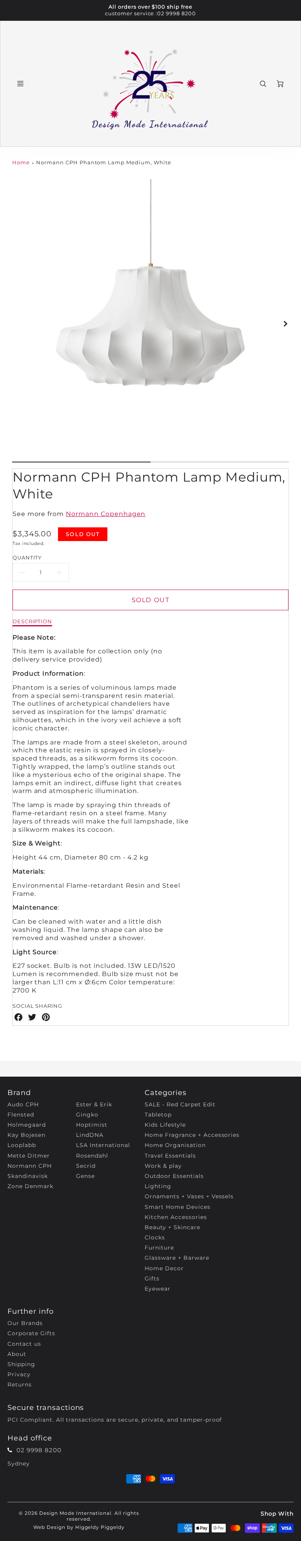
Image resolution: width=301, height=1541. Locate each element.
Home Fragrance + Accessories (192, 1134)
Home (21, 162)
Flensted (20, 1114)
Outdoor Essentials (174, 1176)
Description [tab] (33, 621)
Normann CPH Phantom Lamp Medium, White (103, 162)
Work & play (163, 1165)
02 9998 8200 (176, 13)
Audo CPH (23, 1104)
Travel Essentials (170, 1155)
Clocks (155, 1237)
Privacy (19, 1374)
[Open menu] (20, 84)
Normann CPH (29, 1165)
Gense (85, 1176)
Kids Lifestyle (165, 1124)
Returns (19, 1384)
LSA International (103, 1145)
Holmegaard (26, 1124)
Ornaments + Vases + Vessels (189, 1196)
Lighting (158, 1186)
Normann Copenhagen (105, 514)
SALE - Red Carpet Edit (180, 1104)
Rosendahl (92, 1155)
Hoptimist (91, 1124)
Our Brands (25, 1323)
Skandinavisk (27, 1176)
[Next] (285, 323)
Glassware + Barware (177, 1257)
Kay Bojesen (26, 1134)
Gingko (87, 1114)
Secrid (86, 1165)
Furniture (159, 1247)
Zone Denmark (30, 1186)
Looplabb (21, 1145)
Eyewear (157, 1288)
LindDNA (89, 1134)
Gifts (152, 1278)
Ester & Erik (94, 1104)
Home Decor (164, 1268)
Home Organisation (175, 1145)
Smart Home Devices (177, 1206)
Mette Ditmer (28, 1155)
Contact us (24, 1343)
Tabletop (158, 1114)
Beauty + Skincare (172, 1227)
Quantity (27, 557)
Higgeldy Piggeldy (100, 1527)
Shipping (21, 1364)
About (16, 1354)
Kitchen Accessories (176, 1217)
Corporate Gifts (31, 1333)
